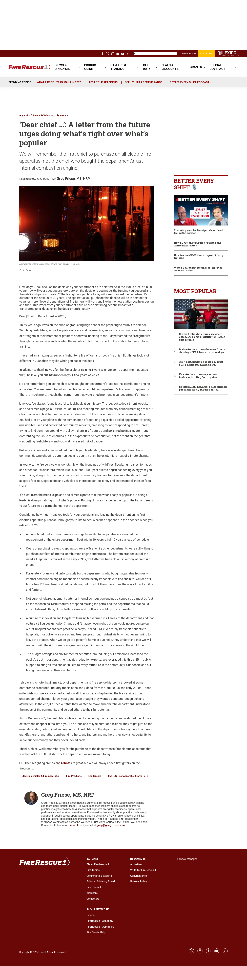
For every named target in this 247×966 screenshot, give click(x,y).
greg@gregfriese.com (111, 825)
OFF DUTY (147, 67)
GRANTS (196, 67)
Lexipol (42, 952)
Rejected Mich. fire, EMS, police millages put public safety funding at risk (203, 388)
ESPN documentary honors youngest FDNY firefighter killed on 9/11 (201, 363)
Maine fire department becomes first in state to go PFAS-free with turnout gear (202, 351)
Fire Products (74, 776)
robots (65, 763)
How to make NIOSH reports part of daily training (198, 257)
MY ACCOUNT (206, 53)
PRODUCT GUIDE (91, 67)
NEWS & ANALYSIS (62, 67)
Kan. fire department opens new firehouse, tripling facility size (198, 376)
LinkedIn (74, 825)
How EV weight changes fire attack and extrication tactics (197, 244)
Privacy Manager (187, 859)
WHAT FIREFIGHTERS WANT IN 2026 (59, 82)
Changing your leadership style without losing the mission (198, 232)
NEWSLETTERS (189, 53)
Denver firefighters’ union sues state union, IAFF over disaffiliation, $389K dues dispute (202, 337)
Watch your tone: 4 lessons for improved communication (198, 269)
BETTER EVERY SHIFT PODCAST (189, 82)
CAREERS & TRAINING (118, 67)
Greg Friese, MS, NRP (73, 179)
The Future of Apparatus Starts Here (128, 776)
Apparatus (62, 115)
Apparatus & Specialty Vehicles (36, 115)
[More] (79, 67)
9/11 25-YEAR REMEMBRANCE (143, 82)
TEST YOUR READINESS (103, 82)
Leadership (94, 776)
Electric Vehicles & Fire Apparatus (40, 776)
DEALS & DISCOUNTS (170, 67)
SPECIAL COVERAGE (217, 67)
